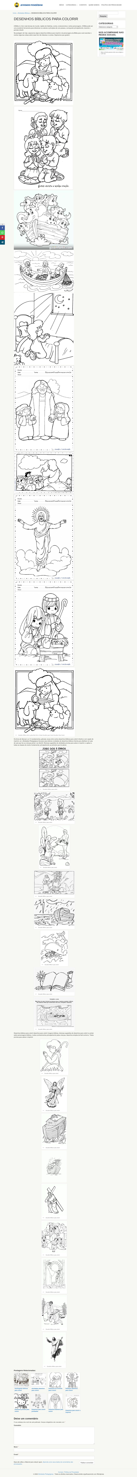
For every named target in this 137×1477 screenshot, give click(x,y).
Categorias (71, 5)
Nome (16, 1447)
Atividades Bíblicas (24, 13)
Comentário (17, 1425)
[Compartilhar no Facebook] (2, 227)
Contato (83, 5)
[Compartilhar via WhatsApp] (2, 232)
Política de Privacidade (111, 5)
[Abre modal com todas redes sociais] (2, 242)
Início (61, 5)
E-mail (16, 1454)
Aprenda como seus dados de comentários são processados (43, 1463)
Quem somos (94, 5)
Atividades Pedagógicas (45, 1474)
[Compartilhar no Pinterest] (2, 237)
